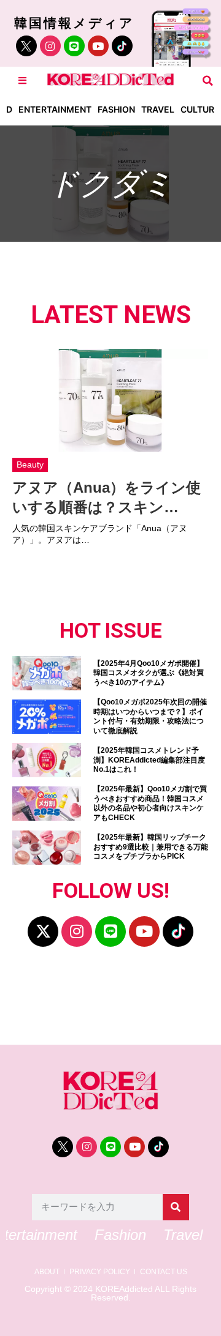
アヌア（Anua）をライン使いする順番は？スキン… (106, 497)
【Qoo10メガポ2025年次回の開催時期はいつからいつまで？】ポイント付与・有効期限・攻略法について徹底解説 (150, 716)
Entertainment (54, 109)
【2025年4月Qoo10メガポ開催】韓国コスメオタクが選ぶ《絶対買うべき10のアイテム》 (148, 673)
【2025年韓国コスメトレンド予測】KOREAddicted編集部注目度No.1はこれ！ (149, 760)
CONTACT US (163, 1272)
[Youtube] (98, 45)
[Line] (74, 45)
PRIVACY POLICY (99, 1272)
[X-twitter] (43, 931)
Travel (157, 109)
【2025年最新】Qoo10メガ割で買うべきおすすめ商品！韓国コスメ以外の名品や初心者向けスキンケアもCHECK (150, 803)
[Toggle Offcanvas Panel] (22, 80)
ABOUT (47, 1272)
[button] (208, 80)
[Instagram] (50, 45)
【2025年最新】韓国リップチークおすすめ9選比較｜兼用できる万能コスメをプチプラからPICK (150, 846)
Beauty (30, 464)
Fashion (116, 109)
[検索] (176, 1207)
